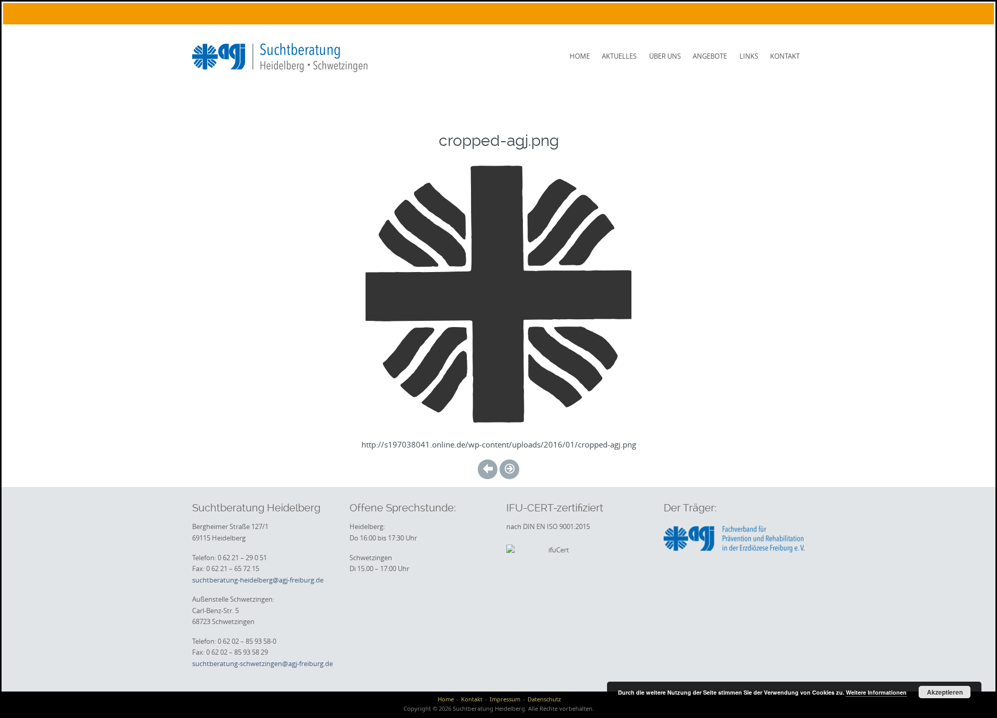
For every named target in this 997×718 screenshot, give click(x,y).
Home (580, 56)
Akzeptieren (945, 692)
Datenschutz (544, 699)
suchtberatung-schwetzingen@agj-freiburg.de (262, 663)
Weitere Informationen (876, 692)
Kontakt (785, 56)
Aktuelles (619, 56)
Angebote (710, 56)
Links (748, 56)
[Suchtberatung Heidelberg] (283, 55)
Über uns (665, 56)
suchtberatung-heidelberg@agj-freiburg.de (258, 580)
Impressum (505, 699)
